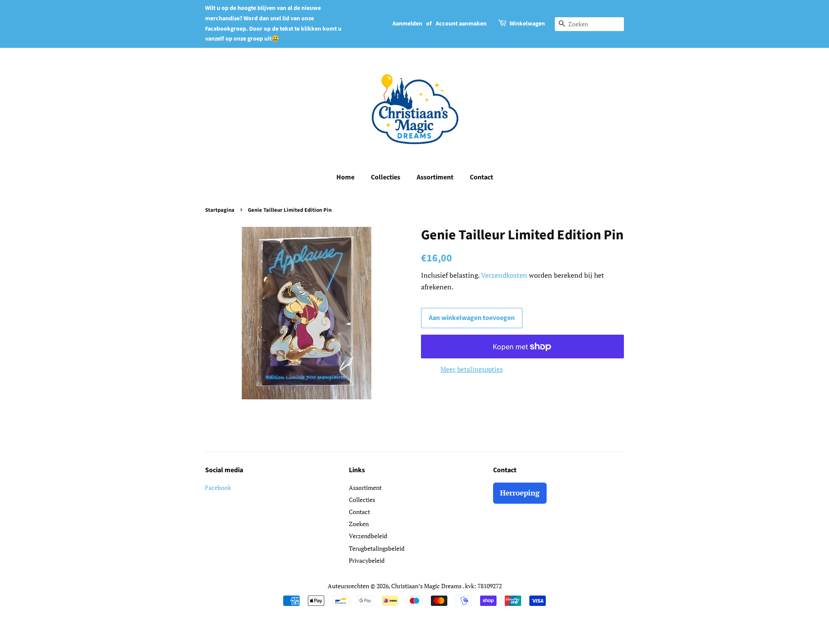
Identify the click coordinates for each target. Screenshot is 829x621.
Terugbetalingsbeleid (377, 548)
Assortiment (435, 177)
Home (345, 177)
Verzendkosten (504, 275)
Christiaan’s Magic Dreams (426, 586)
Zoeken (359, 524)
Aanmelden (407, 23)
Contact (481, 177)
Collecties (385, 177)
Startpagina (219, 210)
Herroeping (520, 493)
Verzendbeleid (368, 536)
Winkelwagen (527, 23)
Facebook (218, 487)
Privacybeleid (367, 560)
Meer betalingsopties (471, 369)
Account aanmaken (461, 23)
